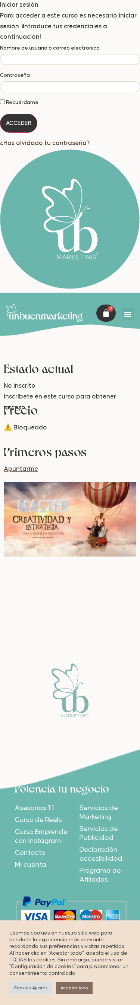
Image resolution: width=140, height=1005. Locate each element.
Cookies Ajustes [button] (31, 988)
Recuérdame (21, 102)
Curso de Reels (38, 819)
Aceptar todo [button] (74, 988)
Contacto (30, 852)
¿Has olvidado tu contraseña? (45, 142)
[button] (128, 314)
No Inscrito (19, 385)
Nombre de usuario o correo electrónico (50, 48)
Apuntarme (21, 469)
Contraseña (15, 75)
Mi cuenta (31, 863)
